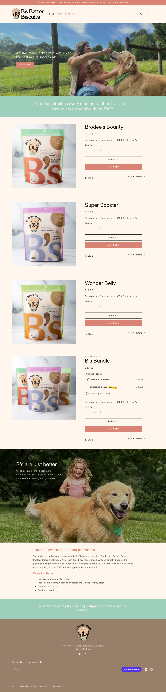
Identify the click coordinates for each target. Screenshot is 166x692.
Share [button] (90, 178)
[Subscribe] (55, 669)
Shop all (25, 64)
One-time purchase (99, 379)
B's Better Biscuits (26, 686)
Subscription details (100, 393)
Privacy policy (56, 686)
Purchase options (93, 373)
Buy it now (113, 167)
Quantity (88, 145)
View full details (135, 176)
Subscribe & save (103, 387)
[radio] (88, 379)
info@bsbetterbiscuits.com (90, 645)
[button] (141, 14)
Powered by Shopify (41, 686)
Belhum (87, 649)
